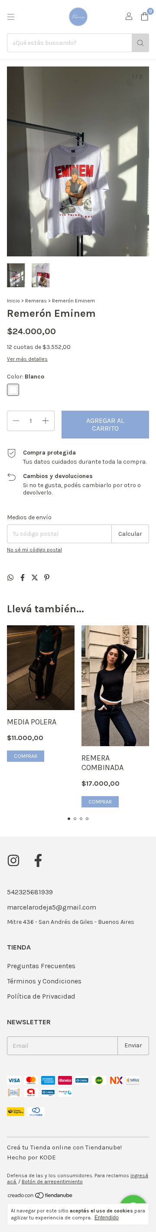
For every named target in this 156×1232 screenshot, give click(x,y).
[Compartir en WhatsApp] (11, 578)
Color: (25, 376)
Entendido (106, 1218)
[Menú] (11, 17)
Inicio (13, 301)
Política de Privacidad (41, 996)
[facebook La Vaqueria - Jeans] (38, 860)
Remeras (36, 301)
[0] (144, 17)
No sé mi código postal (34, 550)
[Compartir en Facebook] (23, 578)
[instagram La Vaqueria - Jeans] (13, 860)
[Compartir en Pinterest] (46, 578)
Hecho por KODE (31, 1157)
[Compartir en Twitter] (35, 578)
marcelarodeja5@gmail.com (51, 907)
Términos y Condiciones (44, 981)
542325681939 (30, 892)
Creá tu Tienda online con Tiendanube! (64, 1147)
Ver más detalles (27, 359)
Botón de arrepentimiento (52, 1182)
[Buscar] (140, 42)
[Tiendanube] (40, 1197)
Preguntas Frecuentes (41, 966)
